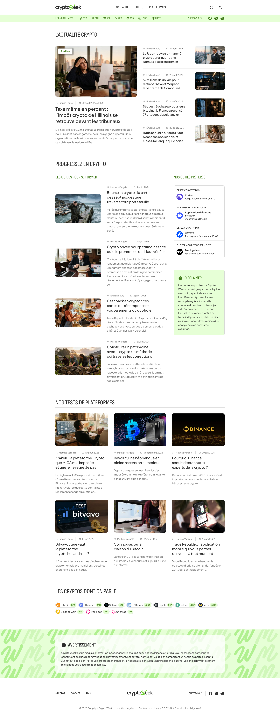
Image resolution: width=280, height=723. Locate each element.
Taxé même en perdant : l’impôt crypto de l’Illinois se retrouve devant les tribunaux (87, 115)
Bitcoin (68, 605)
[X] (216, 18)
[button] (220, 7)
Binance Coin (71, 611)
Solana (116, 605)
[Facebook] (210, 18)
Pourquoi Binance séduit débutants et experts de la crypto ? (190, 462)
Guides (138, 7)
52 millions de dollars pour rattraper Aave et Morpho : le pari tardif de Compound (161, 84)
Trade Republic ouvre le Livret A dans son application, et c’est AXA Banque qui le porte (163, 137)
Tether (187, 605)
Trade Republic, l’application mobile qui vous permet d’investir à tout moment (196, 549)
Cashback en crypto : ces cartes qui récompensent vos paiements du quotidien (130, 305)
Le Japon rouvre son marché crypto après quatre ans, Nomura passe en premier (162, 57)
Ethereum (92, 605)
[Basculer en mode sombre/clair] (211, 7)
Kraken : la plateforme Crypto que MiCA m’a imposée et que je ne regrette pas (80, 462)
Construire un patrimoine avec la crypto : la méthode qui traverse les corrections (129, 351)
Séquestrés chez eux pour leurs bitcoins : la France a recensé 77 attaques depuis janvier (164, 110)
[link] (199, 194)
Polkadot (99, 611)
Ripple (165, 605)
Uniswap (124, 611)
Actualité (122, 7)
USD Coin (141, 605)
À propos (60, 693)
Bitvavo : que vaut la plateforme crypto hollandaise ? (72, 549)
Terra (209, 605)
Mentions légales (125, 708)
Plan (88, 693)
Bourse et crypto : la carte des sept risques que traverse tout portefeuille (128, 197)
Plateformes (157, 7)
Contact (75, 693)
